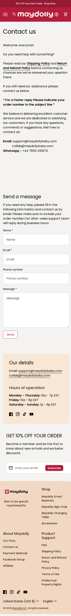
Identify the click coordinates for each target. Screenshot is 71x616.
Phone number (13, 269)
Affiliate (8, 566)
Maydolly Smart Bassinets (52, 498)
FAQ (44, 545)
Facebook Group (14, 559)
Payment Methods (15, 553)
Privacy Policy (50, 568)
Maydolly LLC (19, 608)
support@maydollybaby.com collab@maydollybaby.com (35, 373)
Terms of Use (50, 574)
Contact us (10, 547)
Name (8, 230)
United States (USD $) (21, 601)
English (50, 601)
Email (7, 250)
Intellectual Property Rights (52, 582)
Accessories (49, 523)
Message (10, 289)
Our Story (9, 541)
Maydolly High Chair (54, 507)
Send (10, 334)
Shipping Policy (38, 63)
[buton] (21, 601)
